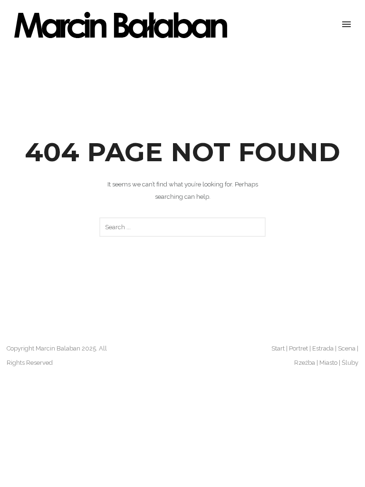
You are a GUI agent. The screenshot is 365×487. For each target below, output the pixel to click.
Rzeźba (304, 362)
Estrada (323, 348)
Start (278, 348)
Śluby (350, 362)
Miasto (328, 362)
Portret (298, 348)
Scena (346, 348)
